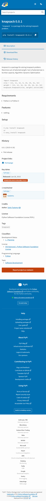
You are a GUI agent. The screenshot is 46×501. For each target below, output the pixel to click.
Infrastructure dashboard (22, 346)
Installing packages (22, 319)
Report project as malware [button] (23, 270)
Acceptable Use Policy (22, 403)
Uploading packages (22, 322)
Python (8, 256)
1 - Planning (9, 240)
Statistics (23, 349)
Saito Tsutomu (13, 207)
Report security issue (23, 394)
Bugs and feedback (23, 367)
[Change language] (41, 4)
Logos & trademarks (23, 352)
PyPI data (6, 173)
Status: (23, 298)
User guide (22, 325)
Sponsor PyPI (23, 376)
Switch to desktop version (23, 410)
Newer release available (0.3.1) (15, 180)
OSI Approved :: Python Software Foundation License (21, 247)
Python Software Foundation (22, 290)
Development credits (22, 379)
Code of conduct (22, 397)
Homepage (9, 163)
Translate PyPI (22, 373)
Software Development (14, 262)
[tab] (23, 46)
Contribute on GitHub (22, 370)
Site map (35, 496)
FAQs (23, 331)
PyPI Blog (22, 343)
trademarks (10, 494)
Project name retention (22, 328)
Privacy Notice (22, 400)
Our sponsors (23, 355)
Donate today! (23, 303)
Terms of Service (22, 391)
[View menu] (35, 4)
